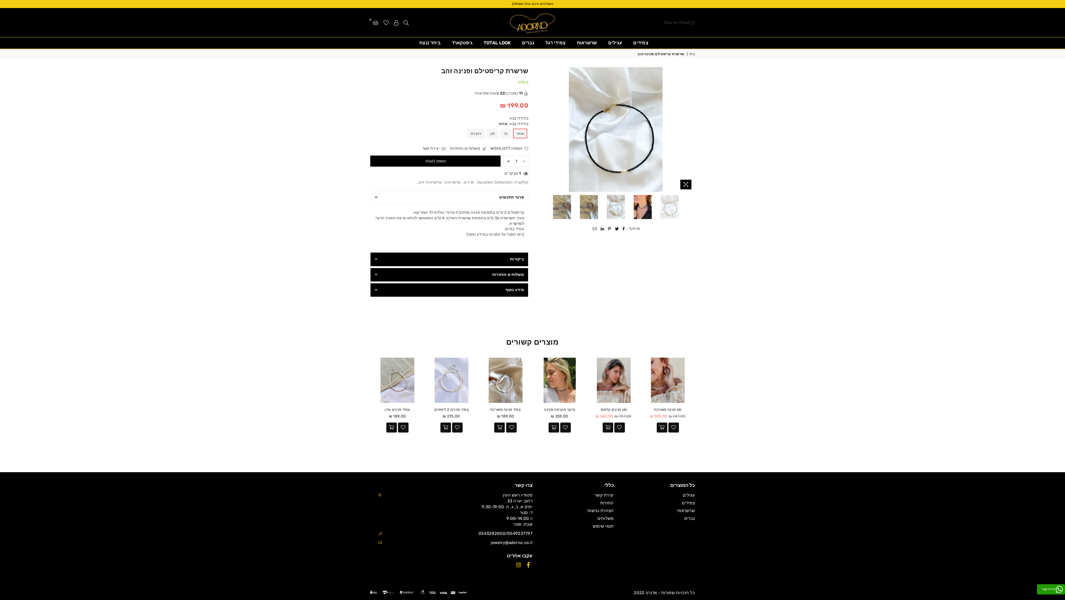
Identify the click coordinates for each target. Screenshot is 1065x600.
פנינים (469, 182)
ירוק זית (476, 134)
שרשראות (587, 42)
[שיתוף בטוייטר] (617, 229)
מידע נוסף (515, 290)
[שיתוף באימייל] (595, 229)
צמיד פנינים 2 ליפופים (451, 410)
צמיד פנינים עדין (397, 410)
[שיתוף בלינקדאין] (602, 229)
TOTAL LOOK (497, 42)
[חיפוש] (406, 22)
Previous (690, 129)
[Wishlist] (386, 22)
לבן (492, 134)
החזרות (607, 502)
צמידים (640, 42)
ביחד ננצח (430, 42)
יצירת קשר (431, 148)
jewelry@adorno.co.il (511, 542)
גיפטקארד (462, 42)
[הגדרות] (396, 22)
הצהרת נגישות (600, 510)
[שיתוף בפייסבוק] (624, 229)
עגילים (615, 42)
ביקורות (517, 259)
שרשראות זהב (430, 182)
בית (692, 54)
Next (541, 129)
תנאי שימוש (603, 526)
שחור (520, 134)
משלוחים (605, 518)
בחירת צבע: (513, 123)
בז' (506, 134)
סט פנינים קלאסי (613, 410)
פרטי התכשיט (511, 197)
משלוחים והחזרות (465, 148)
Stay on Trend (677, 22)
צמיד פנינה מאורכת (505, 410)
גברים (528, 42)
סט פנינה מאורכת (667, 410)
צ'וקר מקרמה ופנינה (559, 410)
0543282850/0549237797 (505, 533)
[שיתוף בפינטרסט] (609, 229)
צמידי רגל (556, 42)
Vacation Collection (494, 182)
